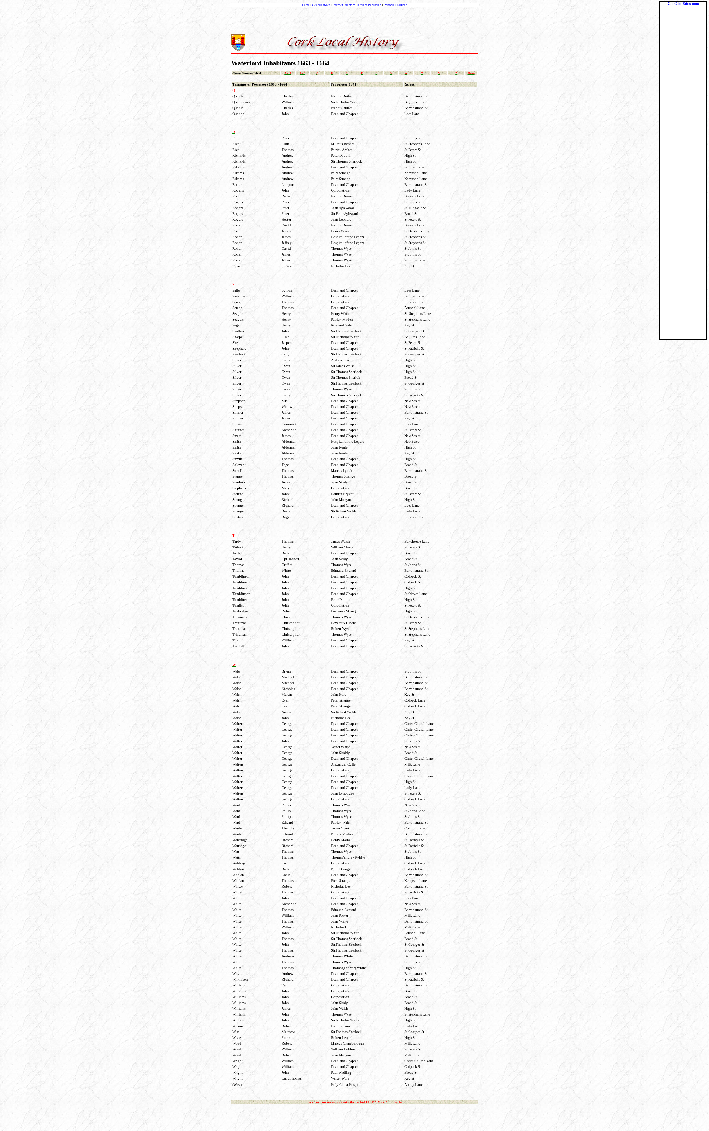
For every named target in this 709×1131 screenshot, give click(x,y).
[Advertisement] (683, 89)
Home (306, 4)
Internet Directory (344, 4)
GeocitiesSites (321, 4)
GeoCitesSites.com (683, 4)
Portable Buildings (395, 4)
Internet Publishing (369, 4)
